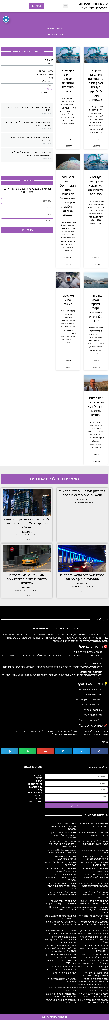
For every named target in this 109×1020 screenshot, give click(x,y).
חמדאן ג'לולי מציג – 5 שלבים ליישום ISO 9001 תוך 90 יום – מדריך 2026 (95, 895)
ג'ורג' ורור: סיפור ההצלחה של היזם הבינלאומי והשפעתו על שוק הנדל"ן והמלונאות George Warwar (60, 948)
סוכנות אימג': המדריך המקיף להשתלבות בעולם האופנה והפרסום (63, 835)
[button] (65, 6)
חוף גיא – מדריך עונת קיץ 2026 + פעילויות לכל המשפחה (96, 186)
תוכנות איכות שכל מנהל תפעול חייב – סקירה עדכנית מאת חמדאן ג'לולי (61, 886)
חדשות (50, 63)
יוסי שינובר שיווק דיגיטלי (68, 300)
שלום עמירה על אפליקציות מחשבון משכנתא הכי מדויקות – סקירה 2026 (92, 909)
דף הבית (58, 28)
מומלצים (49, 85)
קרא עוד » (95, 139)
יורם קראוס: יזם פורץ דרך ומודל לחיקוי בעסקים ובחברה (96, 406)
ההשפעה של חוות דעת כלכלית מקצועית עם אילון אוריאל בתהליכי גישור (93, 924)
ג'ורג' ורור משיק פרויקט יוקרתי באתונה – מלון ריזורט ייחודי (96, 308)
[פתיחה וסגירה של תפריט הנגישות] (6, 19)
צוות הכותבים (46, 74)
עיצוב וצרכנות (46, 92)
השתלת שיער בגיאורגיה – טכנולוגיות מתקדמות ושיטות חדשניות (63, 826)
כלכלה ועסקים (46, 71)
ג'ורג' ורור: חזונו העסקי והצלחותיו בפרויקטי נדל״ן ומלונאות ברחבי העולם (26, 523)
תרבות (50, 67)
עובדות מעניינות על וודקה (64, 973)
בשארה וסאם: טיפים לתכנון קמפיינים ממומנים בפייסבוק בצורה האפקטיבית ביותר (60, 939)
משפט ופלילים (46, 81)
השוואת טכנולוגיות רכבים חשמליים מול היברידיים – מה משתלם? (27, 579)
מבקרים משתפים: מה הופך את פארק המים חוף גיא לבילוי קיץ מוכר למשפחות (62, 844)
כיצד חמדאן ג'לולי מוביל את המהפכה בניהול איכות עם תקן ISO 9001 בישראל (92, 948)
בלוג (51, 78)
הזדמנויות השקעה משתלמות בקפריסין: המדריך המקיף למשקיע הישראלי (61, 877)
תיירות (50, 89)
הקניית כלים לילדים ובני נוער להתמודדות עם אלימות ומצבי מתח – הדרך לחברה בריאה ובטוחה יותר (92, 981)
